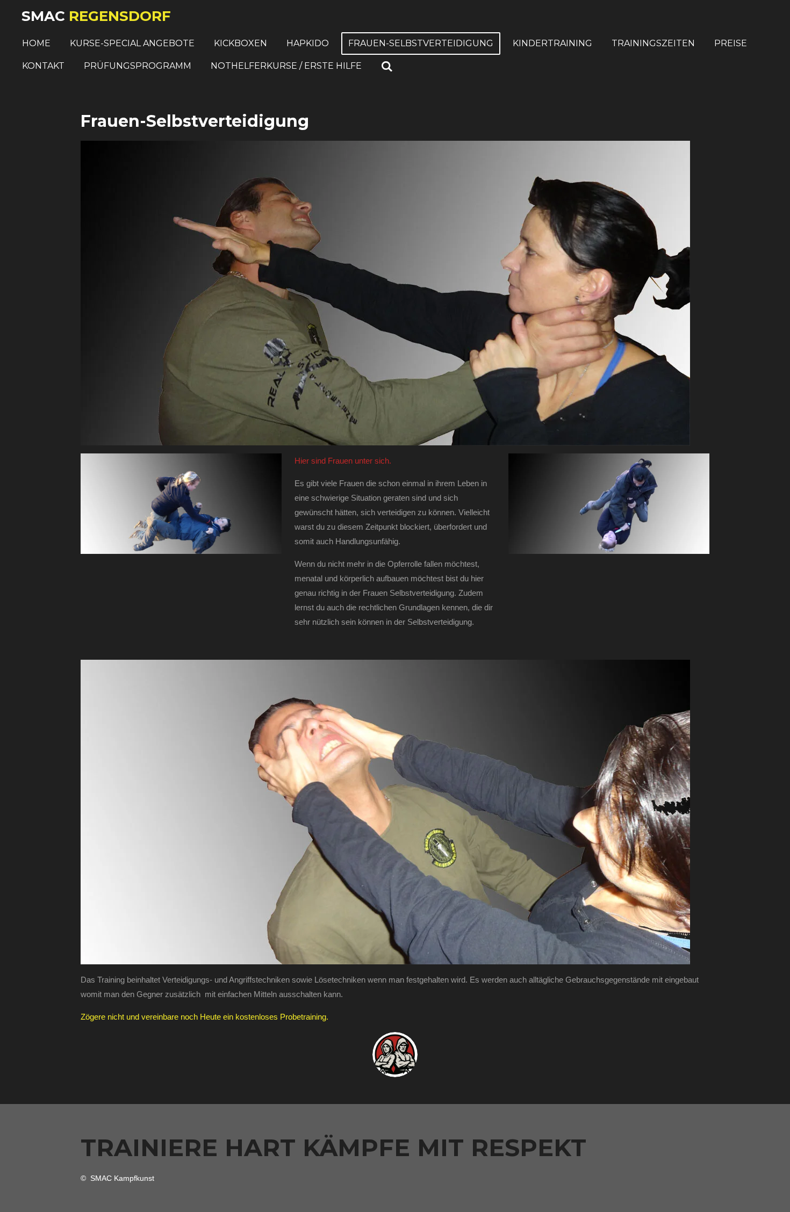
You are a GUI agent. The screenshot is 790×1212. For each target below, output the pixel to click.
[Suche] (387, 66)
